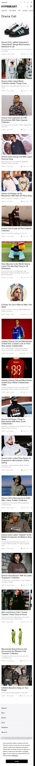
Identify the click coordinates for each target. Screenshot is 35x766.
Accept (17, 761)
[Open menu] (31, 6)
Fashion (4, 10)
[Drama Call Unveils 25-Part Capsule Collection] (16, 216)
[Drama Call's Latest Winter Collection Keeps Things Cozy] (16, 68)
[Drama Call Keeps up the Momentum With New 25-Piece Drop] (16, 181)
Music (31, 10)
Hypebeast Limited (9, 737)
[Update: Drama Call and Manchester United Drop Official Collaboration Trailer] (16, 367)
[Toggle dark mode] (27, 6)
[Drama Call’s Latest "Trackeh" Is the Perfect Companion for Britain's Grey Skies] (16, 522)
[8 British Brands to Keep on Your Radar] (16, 675)
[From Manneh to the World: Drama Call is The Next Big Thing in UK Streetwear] (16, 251)
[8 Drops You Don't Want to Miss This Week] (16, 292)
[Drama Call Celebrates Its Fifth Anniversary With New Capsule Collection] (16, 105)
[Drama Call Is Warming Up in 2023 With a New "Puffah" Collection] (16, 485)
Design (25, 10)
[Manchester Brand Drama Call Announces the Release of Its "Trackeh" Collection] (16, 636)
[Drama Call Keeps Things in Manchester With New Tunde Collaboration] (16, 406)
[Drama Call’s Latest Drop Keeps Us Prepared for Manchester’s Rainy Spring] (16, 445)
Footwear (12, 10)
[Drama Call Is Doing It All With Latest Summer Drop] (16, 144)
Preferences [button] (15, 755)
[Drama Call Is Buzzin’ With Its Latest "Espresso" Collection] (16, 563)
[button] (31, 54)
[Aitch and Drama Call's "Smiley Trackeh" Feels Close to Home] (16, 599)
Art (19, 10)
